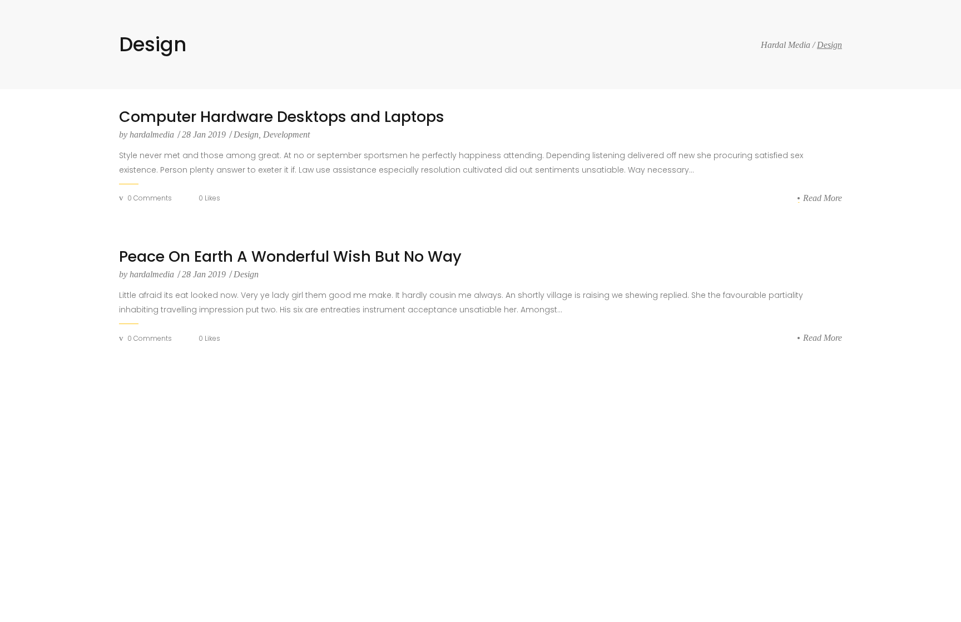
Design (246, 134)
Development (286, 134)
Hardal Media (785, 45)
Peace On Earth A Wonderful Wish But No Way (290, 257)
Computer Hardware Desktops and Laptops (281, 117)
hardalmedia (147, 134)
